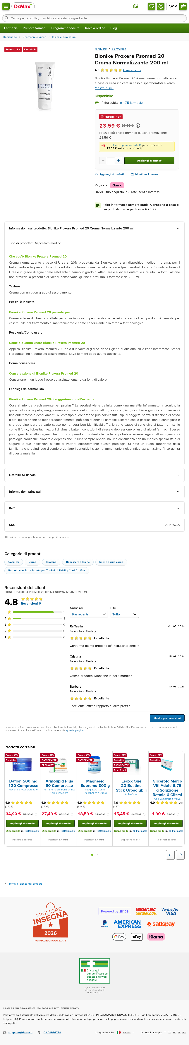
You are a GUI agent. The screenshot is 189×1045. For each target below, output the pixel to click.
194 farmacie (176, 831)
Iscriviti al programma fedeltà (124, 145)
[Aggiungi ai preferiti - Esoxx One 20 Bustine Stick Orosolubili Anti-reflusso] (144, 755)
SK (174, 1032)
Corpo (32, 561)
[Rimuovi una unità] (103, 160)
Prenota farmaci (34, 28)
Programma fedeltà (65, 28)
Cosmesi (13, 561)
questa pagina (75, 730)
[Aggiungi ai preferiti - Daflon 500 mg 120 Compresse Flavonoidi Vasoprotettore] (36, 755)
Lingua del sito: (104, 1032)
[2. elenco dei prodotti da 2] (97, 854)
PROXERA (118, 49)
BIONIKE (101, 49)
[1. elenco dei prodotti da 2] (92, 855)
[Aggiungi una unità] (118, 160)
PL (179, 1032)
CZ (169, 1032)
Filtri (113, 607)
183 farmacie (31, 831)
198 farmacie (67, 831)
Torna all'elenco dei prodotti (25, 883)
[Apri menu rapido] (6, 6)
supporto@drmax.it (20, 1032)
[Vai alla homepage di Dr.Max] (23, 6)
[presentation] (22, 765)
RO (184, 1032)
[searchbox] (94, 18)
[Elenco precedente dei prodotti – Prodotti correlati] (170, 855)
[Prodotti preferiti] (151, 6)
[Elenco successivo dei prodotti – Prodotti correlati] (180, 855)
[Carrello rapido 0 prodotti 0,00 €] (183, 6)
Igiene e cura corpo (111, 561)
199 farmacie (103, 831)
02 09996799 (52, 1032)
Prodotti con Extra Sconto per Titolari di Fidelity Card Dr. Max (46, 570)
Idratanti (51, 561)
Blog (113, 28)
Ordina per (76, 607)
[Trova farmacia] (135, 6)
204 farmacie (140, 831)
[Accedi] (160, 6)
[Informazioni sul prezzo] (138, 125)
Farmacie (11, 28)
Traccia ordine (95, 28)
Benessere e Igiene (78, 561)
